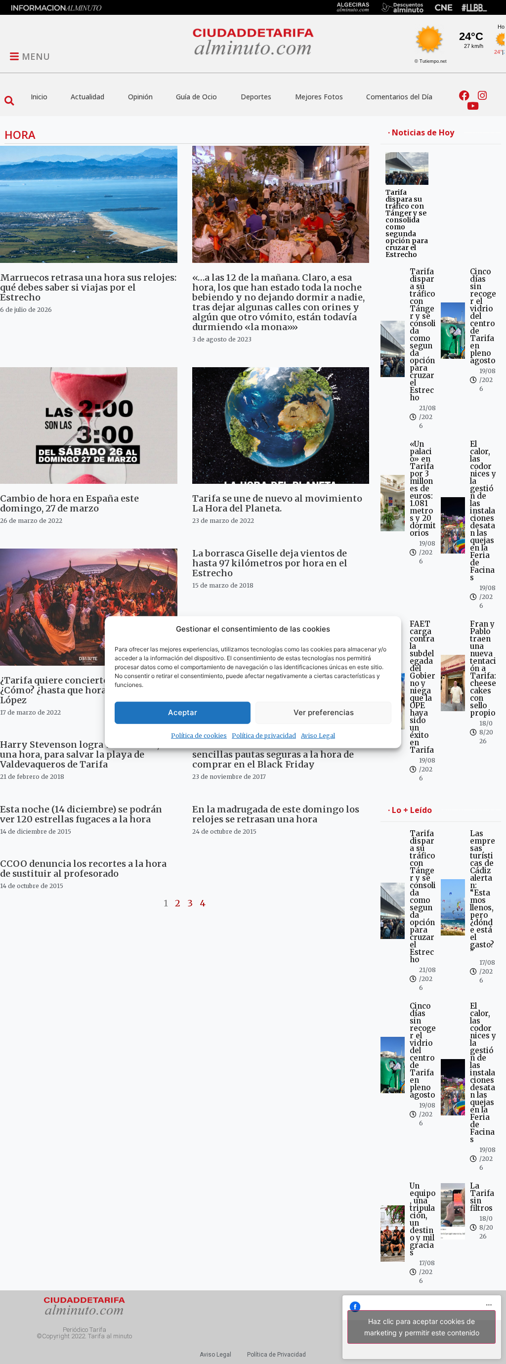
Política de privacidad (264, 735)
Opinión (140, 96)
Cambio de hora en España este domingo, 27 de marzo (69, 503)
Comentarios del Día (399, 96)
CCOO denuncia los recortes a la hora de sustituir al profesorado (83, 868)
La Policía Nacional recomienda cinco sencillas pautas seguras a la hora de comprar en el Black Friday (277, 754)
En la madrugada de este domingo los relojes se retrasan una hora (275, 814)
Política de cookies (199, 735)
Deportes (256, 96)
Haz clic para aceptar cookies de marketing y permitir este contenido (421, 1327)
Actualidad (87, 96)
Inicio (39, 96)
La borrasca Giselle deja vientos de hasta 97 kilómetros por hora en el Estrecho (269, 563)
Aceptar (182, 712)
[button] (9, 101)
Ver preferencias (324, 712)
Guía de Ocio (196, 96)
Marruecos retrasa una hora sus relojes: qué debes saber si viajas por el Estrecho (88, 287)
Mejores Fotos (319, 96)
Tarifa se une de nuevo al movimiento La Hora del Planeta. (277, 503)
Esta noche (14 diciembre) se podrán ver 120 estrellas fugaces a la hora (81, 814)
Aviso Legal (318, 735)
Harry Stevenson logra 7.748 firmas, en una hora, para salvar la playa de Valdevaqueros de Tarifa (86, 754)
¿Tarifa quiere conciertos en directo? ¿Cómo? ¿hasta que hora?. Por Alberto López (82, 690)
